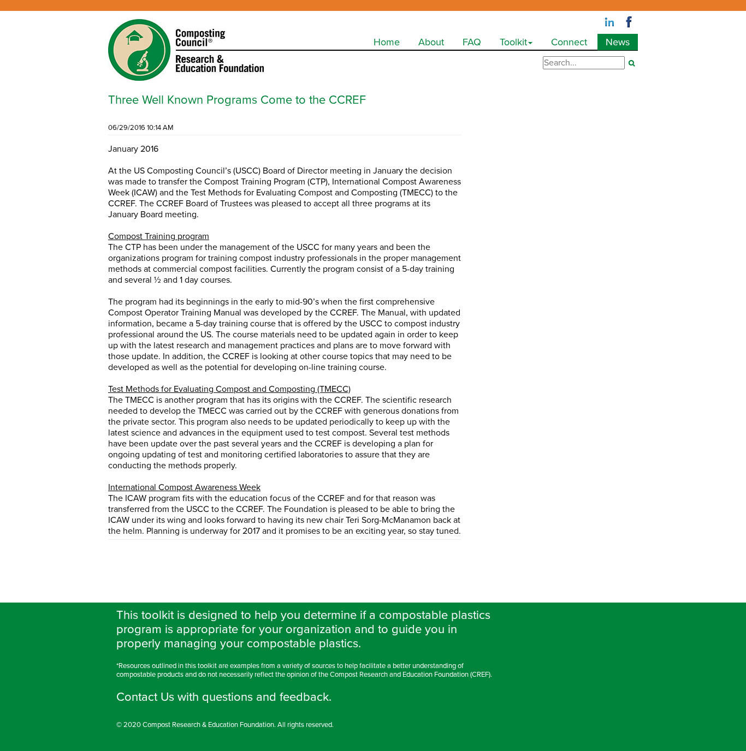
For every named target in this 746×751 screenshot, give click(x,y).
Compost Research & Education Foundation (208, 724)
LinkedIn (609, 22)
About (431, 42)
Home (387, 42)
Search (631, 63)
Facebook (629, 22)
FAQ (472, 42)
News (618, 42)
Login (118, 745)
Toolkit (513, 42)
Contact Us (145, 697)
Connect (569, 42)
